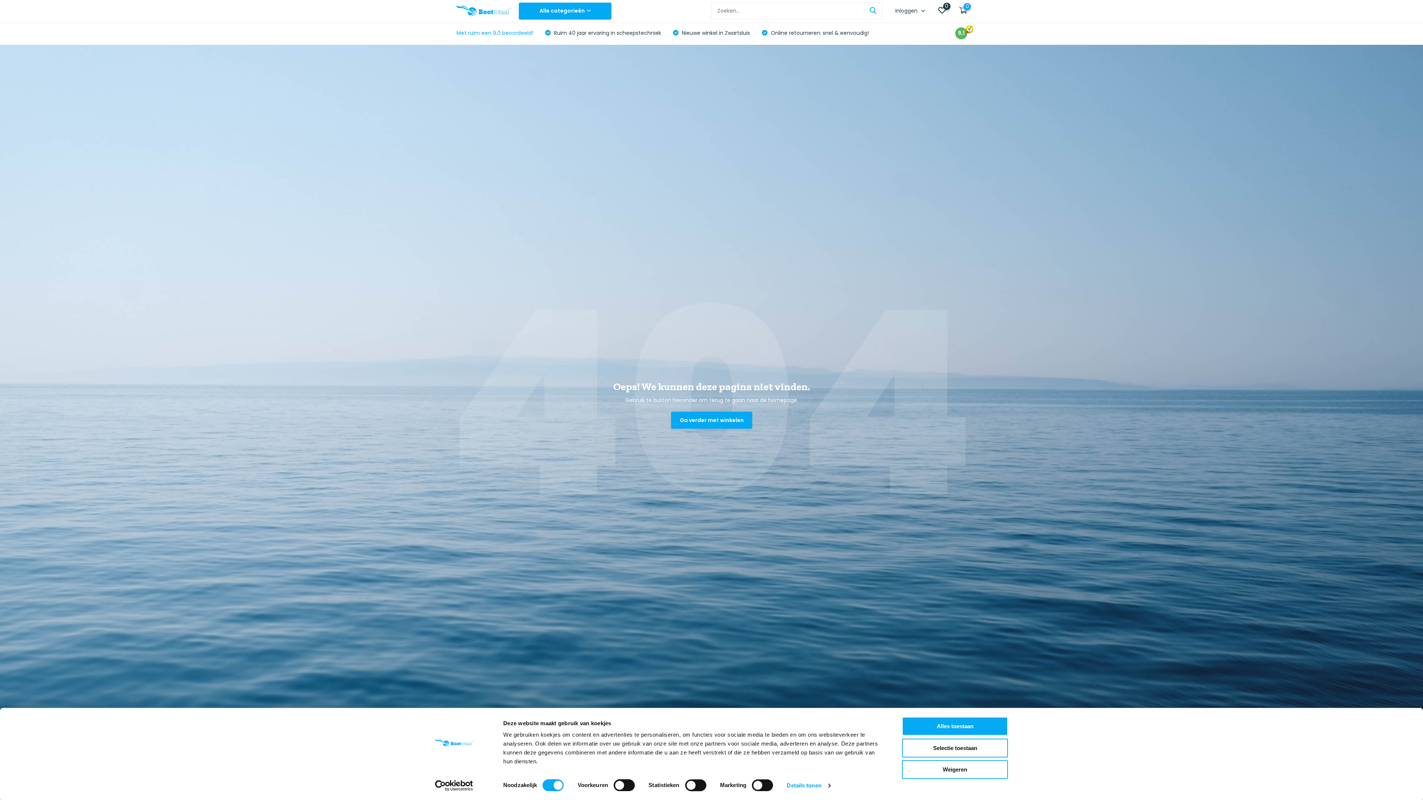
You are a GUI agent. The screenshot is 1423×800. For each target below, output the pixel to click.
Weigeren (955, 769)
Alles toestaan (955, 726)
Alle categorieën (562, 10)
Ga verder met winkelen (712, 420)
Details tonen (804, 785)
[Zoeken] (873, 11)
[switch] (624, 785)
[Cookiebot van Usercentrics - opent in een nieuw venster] (454, 785)
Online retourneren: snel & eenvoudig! (819, 33)
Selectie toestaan (955, 748)
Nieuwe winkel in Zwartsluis (715, 33)
